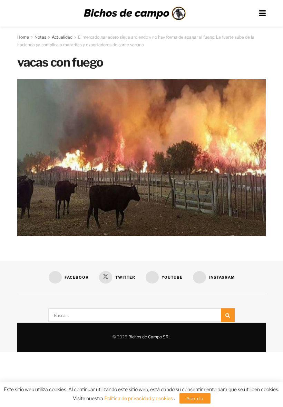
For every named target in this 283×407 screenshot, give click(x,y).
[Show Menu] (262, 13)
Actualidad (62, 37)
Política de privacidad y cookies (139, 398)
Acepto (195, 398)
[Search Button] (228, 315)
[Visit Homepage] (134, 13)
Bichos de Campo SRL (149, 336)
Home (23, 37)
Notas (40, 37)
